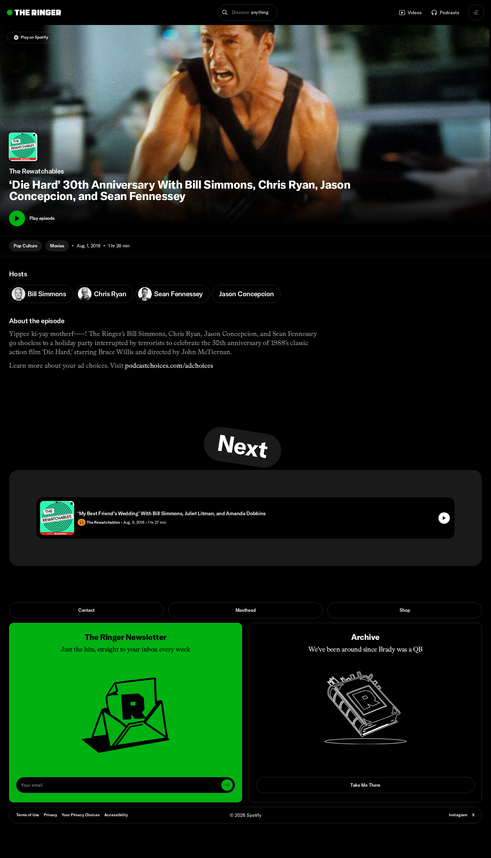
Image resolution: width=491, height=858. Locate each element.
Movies (57, 246)
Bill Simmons (47, 293)
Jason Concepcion (246, 293)
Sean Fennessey (178, 293)
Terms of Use (27, 814)
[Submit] (227, 785)
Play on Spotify (34, 37)
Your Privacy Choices (80, 815)
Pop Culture (26, 246)
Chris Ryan (110, 293)
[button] (248, 12)
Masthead (246, 610)
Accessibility (116, 814)
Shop (405, 610)
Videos (415, 12)
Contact (86, 610)
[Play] (17, 218)
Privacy (50, 814)
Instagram (458, 814)
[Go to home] (34, 12)
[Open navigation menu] (476, 12)
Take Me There (365, 785)
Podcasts (449, 12)
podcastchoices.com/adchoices (169, 365)
